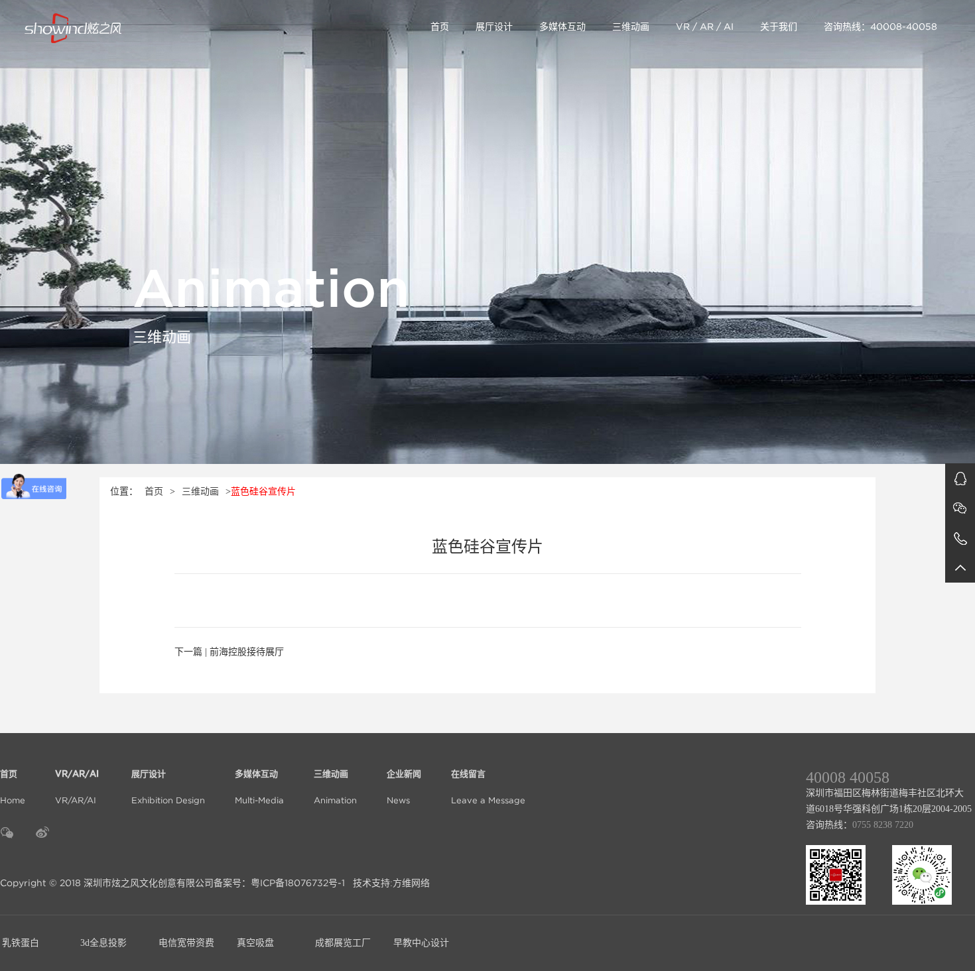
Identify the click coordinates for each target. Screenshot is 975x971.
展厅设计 (494, 26)
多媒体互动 (562, 26)
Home (12, 787)
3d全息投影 (103, 943)
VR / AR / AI (705, 26)
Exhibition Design (168, 787)
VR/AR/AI (78, 787)
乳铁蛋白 (20, 943)
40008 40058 (847, 777)
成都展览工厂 (343, 943)
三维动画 (630, 26)
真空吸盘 (255, 943)
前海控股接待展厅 (247, 652)
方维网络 (411, 883)
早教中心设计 (421, 943)
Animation (335, 787)
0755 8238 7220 (882, 825)
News (404, 787)
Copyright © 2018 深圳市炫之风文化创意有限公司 (107, 883)
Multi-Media (259, 787)
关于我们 (778, 26)
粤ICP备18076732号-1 (298, 883)
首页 (439, 26)
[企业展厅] (124, 26)
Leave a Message (488, 787)
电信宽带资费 (186, 943)
